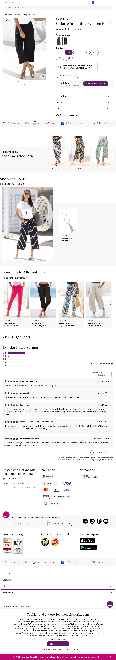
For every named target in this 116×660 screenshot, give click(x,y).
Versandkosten (75, 85)
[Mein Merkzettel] (108, 2)
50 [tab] (103, 52)
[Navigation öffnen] (2, 7)
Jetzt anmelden (59, 523)
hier (80, 633)
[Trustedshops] (45, 542)
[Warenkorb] (113, 2)
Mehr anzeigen (99, 452)
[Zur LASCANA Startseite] (7, 2)
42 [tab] (86, 52)
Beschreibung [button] (62, 96)
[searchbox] (57, 7)
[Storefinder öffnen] (98, 2)
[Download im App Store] (87, 540)
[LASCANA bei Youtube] (105, 521)
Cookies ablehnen (37, 635)
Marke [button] (58, 108)
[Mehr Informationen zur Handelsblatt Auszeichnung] (18, 546)
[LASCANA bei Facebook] (85, 521)
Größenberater (65, 75)
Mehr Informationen (69, 649)
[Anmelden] (103, 2)
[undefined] (111, 152)
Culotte (56, 168)
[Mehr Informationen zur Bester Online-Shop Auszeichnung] (7, 546)
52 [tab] (60, 58)
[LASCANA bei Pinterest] (99, 521)
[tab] (59, 41)
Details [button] (59, 102)
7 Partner (38, 619)
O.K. (51, 644)
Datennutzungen (26, 622)
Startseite (9, 15)
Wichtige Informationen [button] (66, 115)
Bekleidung (21, 15)
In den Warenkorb (93, 83)
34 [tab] (60, 52)
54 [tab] (69, 58)
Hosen (32, 15)
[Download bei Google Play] (88, 547)
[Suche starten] (111, 7)
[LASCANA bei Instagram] (92, 521)
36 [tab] (69, 52)
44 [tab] (94, 52)
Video (22, 84)
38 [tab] (77, 52)
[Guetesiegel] (55, 542)
